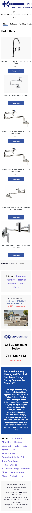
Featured (24, 15)
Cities (4, 472)
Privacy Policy (8, 453)
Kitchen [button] (5, 24)
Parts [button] (16, 287)
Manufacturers (17, 472)
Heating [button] (22, 279)
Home (3, 15)
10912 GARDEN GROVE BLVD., (16, 301)
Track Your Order (10, 461)
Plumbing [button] (22, 24)
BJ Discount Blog (16, 15)
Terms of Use (8, 449)
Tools (22, 283)
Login (22, 476)
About (9, 15)
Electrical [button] (12, 283)
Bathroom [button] (13, 24)
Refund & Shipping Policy (14, 457)
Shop (4, 476)
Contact (13, 476)
